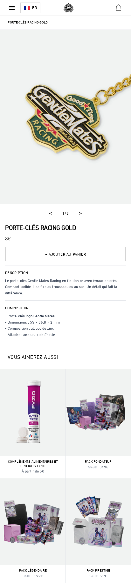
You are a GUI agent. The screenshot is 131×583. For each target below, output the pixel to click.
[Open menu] (11, 7)
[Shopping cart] (119, 8)
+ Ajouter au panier (65, 254)
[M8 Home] (68, 8)
